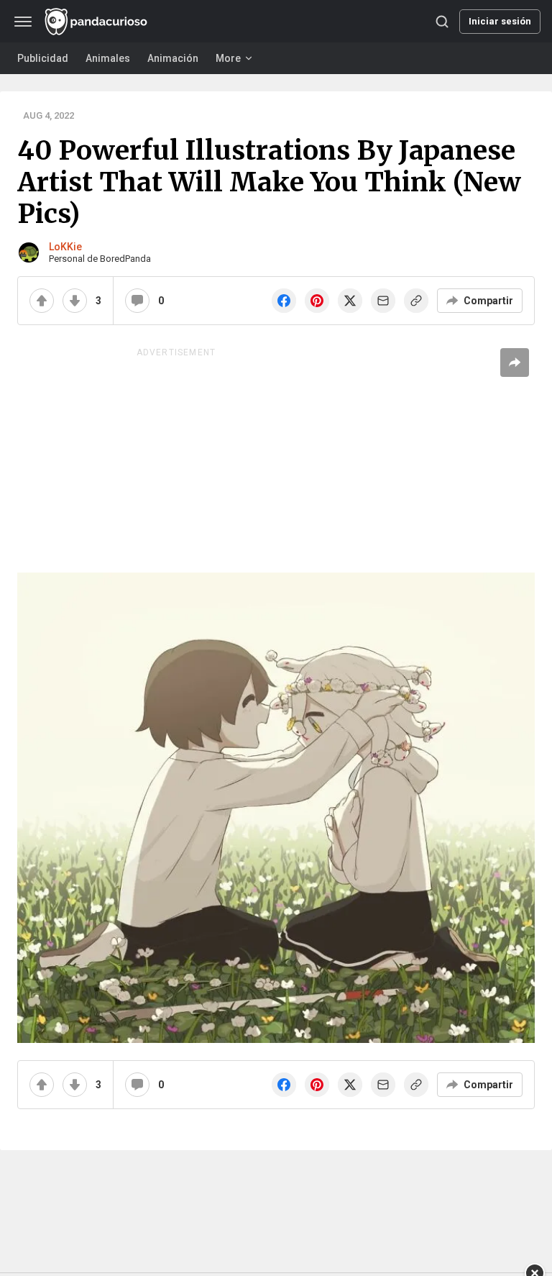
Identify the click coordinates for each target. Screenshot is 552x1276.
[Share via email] (383, 300)
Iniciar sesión (500, 21)
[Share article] (514, 362)
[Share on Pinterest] (317, 300)
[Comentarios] (137, 300)
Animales (108, 58)
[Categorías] (23, 21)
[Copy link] (416, 300)
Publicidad (42, 58)
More (228, 58)
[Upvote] (41, 300)
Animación (172, 58)
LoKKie (65, 246)
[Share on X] (350, 300)
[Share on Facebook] (284, 300)
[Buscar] (442, 21)
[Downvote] (75, 300)
